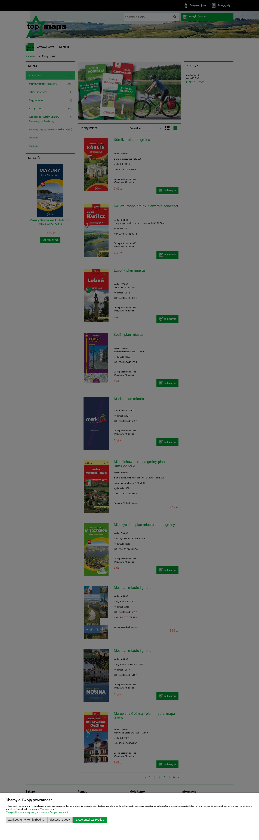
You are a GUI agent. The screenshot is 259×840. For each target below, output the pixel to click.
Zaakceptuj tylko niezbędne (26, 819)
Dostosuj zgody (60, 819)
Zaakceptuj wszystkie (90, 819)
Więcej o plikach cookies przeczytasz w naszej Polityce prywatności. (38, 812)
